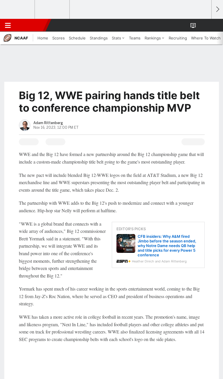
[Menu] (8, 25)
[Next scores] (217, 9)
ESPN (31, 25)
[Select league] (18, 9)
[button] (204, 25)
